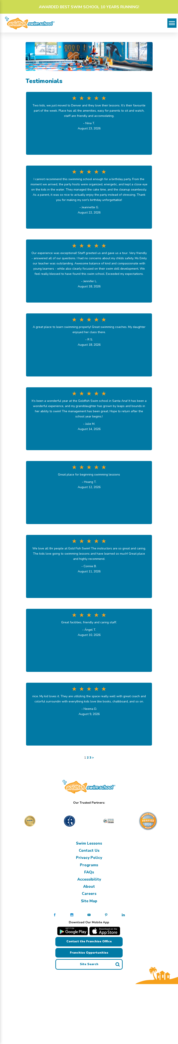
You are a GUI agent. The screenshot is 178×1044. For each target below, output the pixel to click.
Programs (89, 865)
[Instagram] (71, 915)
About (89, 886)
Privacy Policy (89, 857)
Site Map (89, 901)
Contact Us (89, 850)
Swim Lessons (89, 843)
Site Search (89, 964)
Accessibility (89, 879)
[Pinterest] (106, 915)
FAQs (89, 872)
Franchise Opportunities (89, 953)
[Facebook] (54, 915)
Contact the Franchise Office (89, 941)
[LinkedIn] (123, 915)
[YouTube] (89, 915)
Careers (89, 893)
